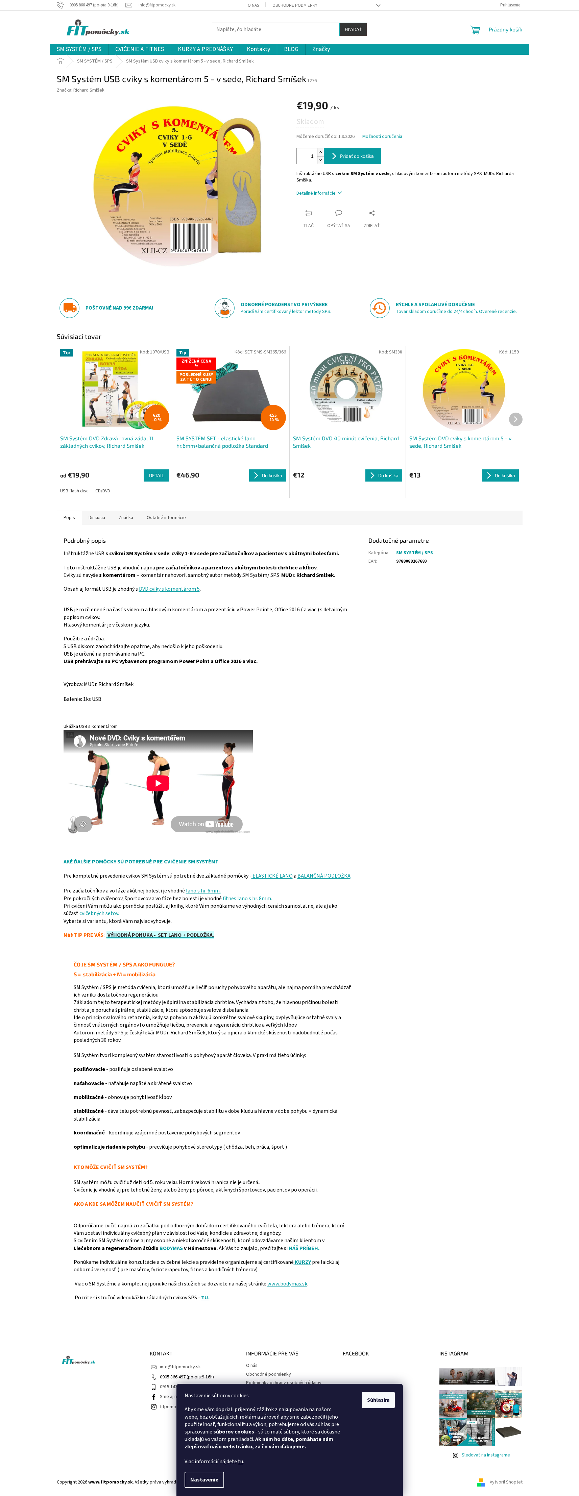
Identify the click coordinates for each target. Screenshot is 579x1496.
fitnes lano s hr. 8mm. (247, 898)
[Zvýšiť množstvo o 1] (320, 152)
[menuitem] (79, 49)
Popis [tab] (69, 517)
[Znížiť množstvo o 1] (320, 160)
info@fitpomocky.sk (180, 1367)
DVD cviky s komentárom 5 (169, 589)
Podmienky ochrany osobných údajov (283, 1382)
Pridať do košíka (357, 156)
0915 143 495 (173, 1386)
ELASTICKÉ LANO (272, 876)
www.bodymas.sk (287, 1283)
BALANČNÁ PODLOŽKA (324, 876)
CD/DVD (102, 491)
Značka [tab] (126, 517)
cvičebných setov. (99, 913)
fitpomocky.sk (174, 1406)
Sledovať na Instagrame (486, 1455)
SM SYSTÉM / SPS (414, 552)
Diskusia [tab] (97, 517)
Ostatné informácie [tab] (166, 517)
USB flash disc (74, 491)
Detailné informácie (316, 193)
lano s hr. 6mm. (203, 890)
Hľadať (353, 29)
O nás (253, 5)
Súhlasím (378, 1400)
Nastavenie (204, 1479)
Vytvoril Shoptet (506, 1482)
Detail (156, 475)
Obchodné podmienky (294, 5)
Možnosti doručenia (382, 136)
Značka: (80, 90)
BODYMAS (171, 1248)
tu (240, 1461)
